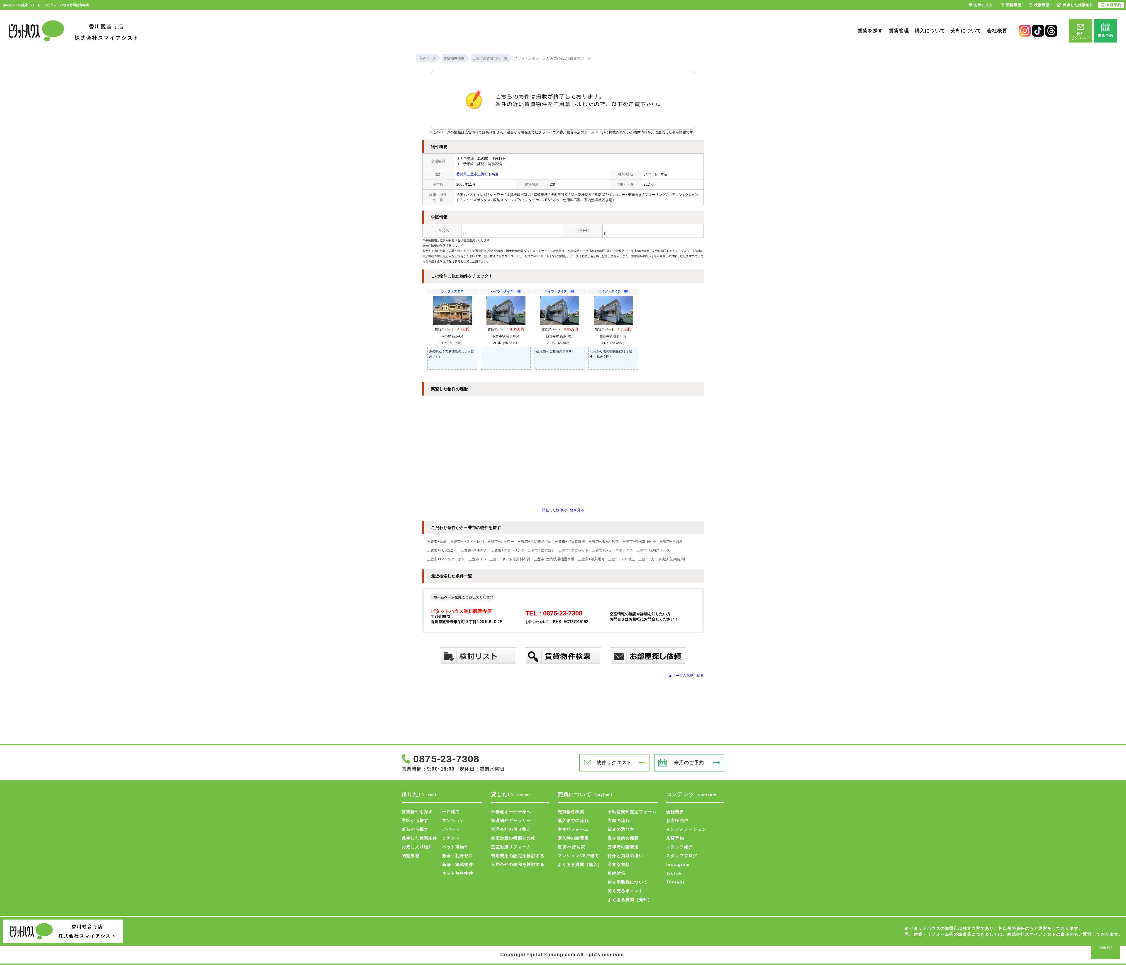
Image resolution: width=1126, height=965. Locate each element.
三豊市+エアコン (541, 550)
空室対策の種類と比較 (513, 838)
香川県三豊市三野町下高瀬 (477, 174)
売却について (966, 30)
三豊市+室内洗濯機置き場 (554, 559)
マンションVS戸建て (578, 855)
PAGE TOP (1105, 947)
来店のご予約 (689, 762)
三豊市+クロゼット (573, 550)
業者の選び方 (621, 829)
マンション (453, 820)
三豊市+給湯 (437, 542)
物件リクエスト (614, 762)
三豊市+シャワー (500, 542)
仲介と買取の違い (625, 855)
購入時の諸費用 (573, 838)
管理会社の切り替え (511, 829)
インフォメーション (686, 829)
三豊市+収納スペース (653, 550)
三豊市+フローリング (508, 550)
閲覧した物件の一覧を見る (563, 510)
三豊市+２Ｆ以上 (621, 559)
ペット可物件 (455, 846)
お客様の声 (677, 820)
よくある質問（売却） (630, 899)
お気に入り (983, 5)
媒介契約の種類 (623, 838)
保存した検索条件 (419, 838)
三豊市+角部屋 (671, 542)
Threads (675, 882)
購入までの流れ (573, 820)
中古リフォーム (573, 829)
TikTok (674, 873)
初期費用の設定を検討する (517, 855)
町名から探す (415, 829)
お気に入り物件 (417, 846)
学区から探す (415, 820)
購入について (930, 30)
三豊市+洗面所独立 (604, 542)
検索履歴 (1041, 5)
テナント (451, 838)
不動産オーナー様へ (511, 811)
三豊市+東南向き (474, 550)
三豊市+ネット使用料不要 (509, 559)
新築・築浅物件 (457, 864)
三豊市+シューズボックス (612, 550)
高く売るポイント (625, 890)
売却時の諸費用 (623, 846)
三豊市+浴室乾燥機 (570, 542)
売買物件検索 (571, 811)
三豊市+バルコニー (442, 550)
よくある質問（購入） (580, 864)
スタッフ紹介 (679, 846)
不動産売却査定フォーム (632, 811)
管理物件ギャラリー (511, 820)
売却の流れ (619, 820)
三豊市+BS (477, 559)
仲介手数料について (628, 882)
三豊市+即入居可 (591, 559)
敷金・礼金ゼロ (457, 855)
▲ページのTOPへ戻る (686, 676)
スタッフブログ (681, 855)
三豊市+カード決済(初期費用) (661, 559)
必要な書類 (619, 864)
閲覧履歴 (411, 855)
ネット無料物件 (457, 873)
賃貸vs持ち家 (571, 846)
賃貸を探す (870, 30)
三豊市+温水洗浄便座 (639, 542)
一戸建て (451, 811)
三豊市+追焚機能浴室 (534, 542)
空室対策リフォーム (511, 846)
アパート (451, 829)
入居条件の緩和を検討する (517, 864)
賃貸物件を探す (417, 811)
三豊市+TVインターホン (446, 559)
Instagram (677, 864)
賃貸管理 (899, 30)
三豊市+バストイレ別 (467, 542)
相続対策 (616, 873)
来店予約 (675, 838)
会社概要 (997, 30)
